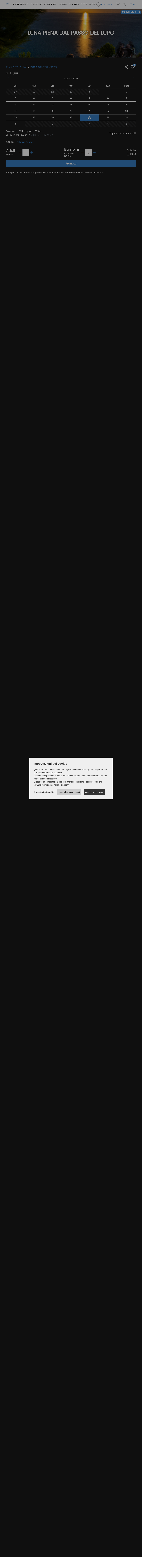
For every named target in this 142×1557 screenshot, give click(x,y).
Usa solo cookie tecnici (69, 792)
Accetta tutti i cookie (94, 792)
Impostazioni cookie (44, 792)
